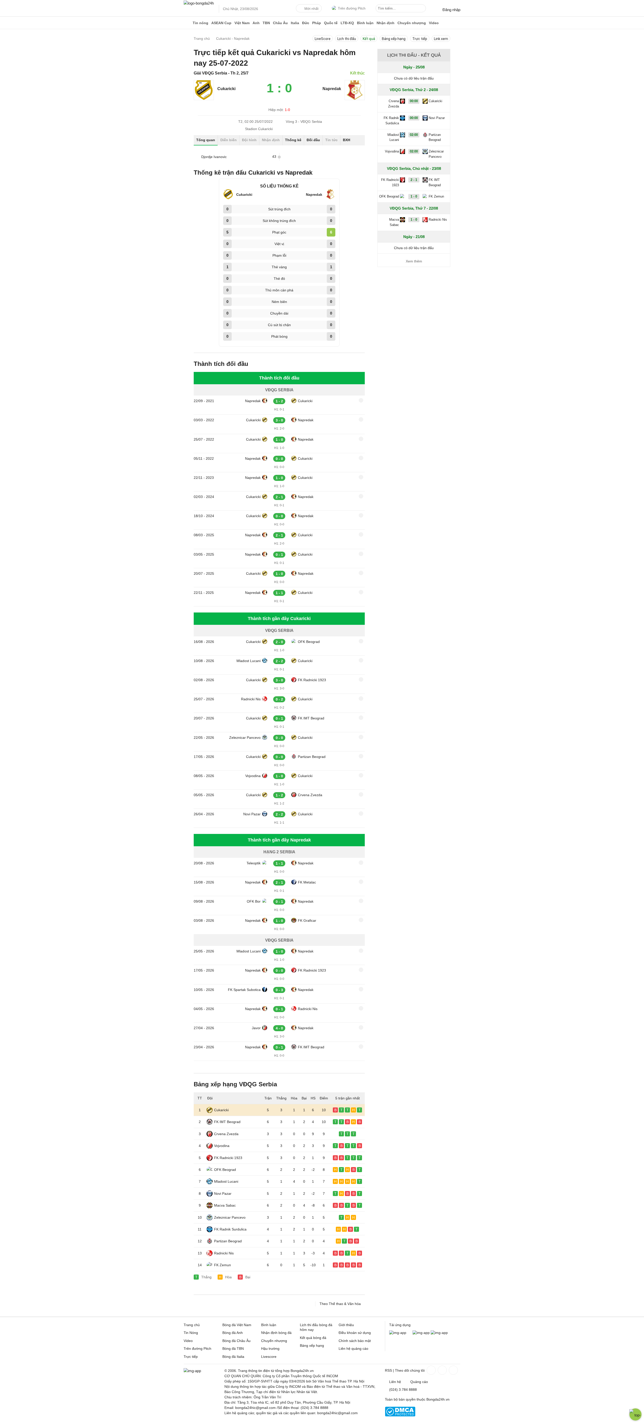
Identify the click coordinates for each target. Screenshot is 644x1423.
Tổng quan (205, 140)
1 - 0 (414, 196)
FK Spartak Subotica (244, 990)
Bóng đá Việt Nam (236, 1325)
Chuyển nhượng (411, 23)
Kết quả (369, 39)
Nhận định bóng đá (276, 1333)
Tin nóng (200, 23)
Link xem (441, 39)
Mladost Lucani (248, 661)
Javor (256, 1028)
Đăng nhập (451, 10)
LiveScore (323, 39)
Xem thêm (414, 261)
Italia (295, 23)
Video (434, 23)
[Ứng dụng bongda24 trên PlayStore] (421, 1333)
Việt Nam (242, 23)
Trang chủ (192, 1325)
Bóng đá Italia (233, 1357)
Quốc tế (331, 23)
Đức (305, 23)
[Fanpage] (431, 1370)
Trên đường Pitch (352, 8)
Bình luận (365, 23)
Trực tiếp (419, 39)
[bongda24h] (187, 23)
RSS (388, 1370)
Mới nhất (311, 9)
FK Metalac (307, 882)
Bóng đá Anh (232, 1333)
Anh (256, 23)
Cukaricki (305, 401)
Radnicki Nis (251, 699)
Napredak (253, 401)
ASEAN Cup (221, 23)
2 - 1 (414, 180)
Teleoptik (254, 863)
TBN (266, 23)
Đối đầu (313, 140)
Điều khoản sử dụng (355, 1333)
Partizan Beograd (312, 757)
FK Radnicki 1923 (312, 680)
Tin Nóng (191, 1333)
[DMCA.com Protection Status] (400, 1415)
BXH (346, 140)
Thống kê (293, 140)
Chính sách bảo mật (355, 1341)
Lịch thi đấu (346, 39)
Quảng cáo (419, 1382)
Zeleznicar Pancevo (245, 738)
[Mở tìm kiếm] (422, 9)
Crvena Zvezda (310, 795)
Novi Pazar (252, 814)
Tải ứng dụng (400, 1325)
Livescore (268, 1357)
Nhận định (385, 23)
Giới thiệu (346, 1325)
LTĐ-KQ (347, 23)
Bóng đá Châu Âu (236, 1341)
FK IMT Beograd (311, 718)
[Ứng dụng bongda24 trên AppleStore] (439, 1333)
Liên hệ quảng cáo (353, 1349)
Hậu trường (270, 1349)
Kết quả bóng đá (313, 1338)
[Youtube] (453, 1370)
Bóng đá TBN (233, 1349)
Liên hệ (395, 1382)
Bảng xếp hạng (394, 39)
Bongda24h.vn (438, 1399)
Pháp (316, 23)
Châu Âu (280, 23)
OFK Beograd (309, 642)
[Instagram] (442, 1370)
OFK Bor (254, 901)
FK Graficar (307, 920)
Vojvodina (253, 776)
